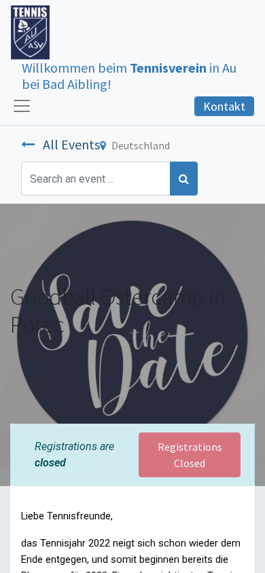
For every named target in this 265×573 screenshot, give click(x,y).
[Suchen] (184, 179)
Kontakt (224, 106)
